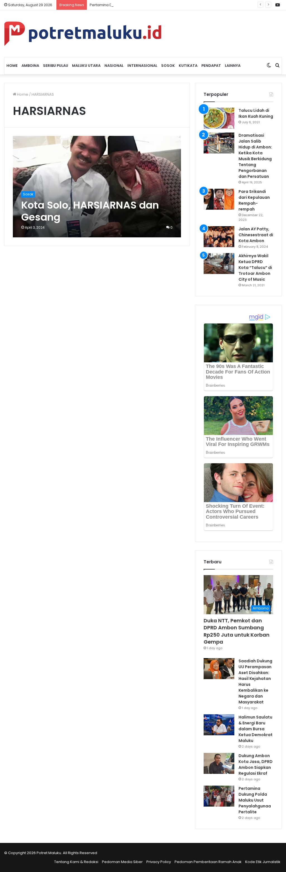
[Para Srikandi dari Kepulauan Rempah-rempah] (219, 199)
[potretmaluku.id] (82, 34)
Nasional (113, 65)
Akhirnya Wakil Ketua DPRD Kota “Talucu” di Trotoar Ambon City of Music (255, 267)
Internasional (142, 65)
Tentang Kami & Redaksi (76, 861)
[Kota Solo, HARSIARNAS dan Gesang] (97, 186)
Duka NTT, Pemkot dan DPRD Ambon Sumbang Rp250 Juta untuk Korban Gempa (237, 631)
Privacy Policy (158, 861)
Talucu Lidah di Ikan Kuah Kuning (256, 113)
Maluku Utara (86, 65)
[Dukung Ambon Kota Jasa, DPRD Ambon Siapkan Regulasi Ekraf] (219, 763)
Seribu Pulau (55, 65)
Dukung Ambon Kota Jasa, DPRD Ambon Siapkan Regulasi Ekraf (256, 764)
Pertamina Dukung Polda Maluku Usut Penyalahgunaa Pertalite (146, 5)
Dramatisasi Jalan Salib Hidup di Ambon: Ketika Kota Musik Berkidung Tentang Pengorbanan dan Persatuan (255, 156)
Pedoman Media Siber (122, 861)
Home (12, 65)
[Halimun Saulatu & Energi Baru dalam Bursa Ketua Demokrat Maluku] (219, 724)
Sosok (168, 65)
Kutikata (188, 65)
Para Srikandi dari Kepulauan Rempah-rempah (254, 200)
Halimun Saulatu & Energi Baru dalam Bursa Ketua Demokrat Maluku (256, 728)
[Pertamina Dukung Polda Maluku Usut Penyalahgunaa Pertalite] (219, 796)
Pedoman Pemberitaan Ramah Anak (208, 861)
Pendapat (211, 65)
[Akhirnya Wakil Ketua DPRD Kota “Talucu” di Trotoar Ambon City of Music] (219, 263)
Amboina (30, 65)
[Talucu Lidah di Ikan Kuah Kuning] (219, 118)
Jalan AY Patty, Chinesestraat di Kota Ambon (256, 235)
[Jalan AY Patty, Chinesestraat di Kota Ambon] (219, 236)
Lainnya (232, 65)
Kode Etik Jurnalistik (262, 861)
